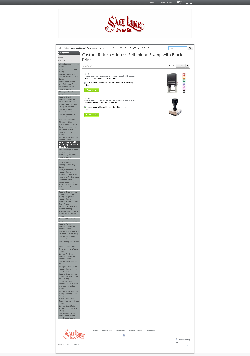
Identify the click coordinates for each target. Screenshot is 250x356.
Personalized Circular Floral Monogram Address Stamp (69, 248)
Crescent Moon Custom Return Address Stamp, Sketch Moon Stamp (68, 315)
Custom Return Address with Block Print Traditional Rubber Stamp (110, 100)
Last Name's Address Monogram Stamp (67, 120)
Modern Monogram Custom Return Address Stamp (68, 76)
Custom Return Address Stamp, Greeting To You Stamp (68, 293)
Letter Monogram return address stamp (68, 150)
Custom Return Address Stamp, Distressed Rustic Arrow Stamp (68, 276)
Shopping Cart (186, 3)
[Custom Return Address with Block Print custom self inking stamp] (175, 74)
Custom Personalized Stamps (74, 48)
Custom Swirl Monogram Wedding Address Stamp (69, 232)
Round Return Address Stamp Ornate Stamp (68, 105)
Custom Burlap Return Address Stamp (67, 115)
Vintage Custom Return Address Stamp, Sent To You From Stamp (68, 268)
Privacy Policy (150, 330)
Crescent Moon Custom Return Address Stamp (68, 220)
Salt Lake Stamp (73, 344)
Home (143, 2)
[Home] (60, 48)
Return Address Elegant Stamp (68, 70)
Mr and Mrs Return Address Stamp (66, 88)
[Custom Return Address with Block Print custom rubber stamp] (175, 98)
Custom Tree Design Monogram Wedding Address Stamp (67, 256)
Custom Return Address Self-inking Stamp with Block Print (69, 144)
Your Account (120, 330)
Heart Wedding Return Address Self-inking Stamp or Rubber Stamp (69, 177)
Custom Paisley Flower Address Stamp (68, 237)
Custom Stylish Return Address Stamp (67, 156)
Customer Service (165, 2)
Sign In (152, 2)
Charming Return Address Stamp (69, 65)
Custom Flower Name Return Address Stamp (68, 110)
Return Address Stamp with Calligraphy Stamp (68, 83)
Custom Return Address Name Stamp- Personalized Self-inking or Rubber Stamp (68, 205)
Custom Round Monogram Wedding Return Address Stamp (68, 99)
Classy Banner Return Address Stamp (67, 170)
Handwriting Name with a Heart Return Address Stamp (69, 213)
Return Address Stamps (95, 48)
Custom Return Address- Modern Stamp (68, 138)
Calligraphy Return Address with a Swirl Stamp (66, 132)
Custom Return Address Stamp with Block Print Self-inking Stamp (109, 76)
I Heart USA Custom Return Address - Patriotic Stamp (69, 300)
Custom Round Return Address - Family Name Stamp (68, 308)
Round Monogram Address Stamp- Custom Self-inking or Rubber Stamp (68, 185)
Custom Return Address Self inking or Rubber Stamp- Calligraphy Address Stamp (68, 195)
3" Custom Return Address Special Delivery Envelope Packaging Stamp (68, 285)
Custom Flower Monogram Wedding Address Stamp (67, 226)
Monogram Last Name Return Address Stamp (68, 93)
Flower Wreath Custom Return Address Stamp (68, 125)
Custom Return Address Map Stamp (68, 262)
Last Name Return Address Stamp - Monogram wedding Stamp (67, 163)
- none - (180, 65)
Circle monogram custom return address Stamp (69, 242)
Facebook (124, 335)
